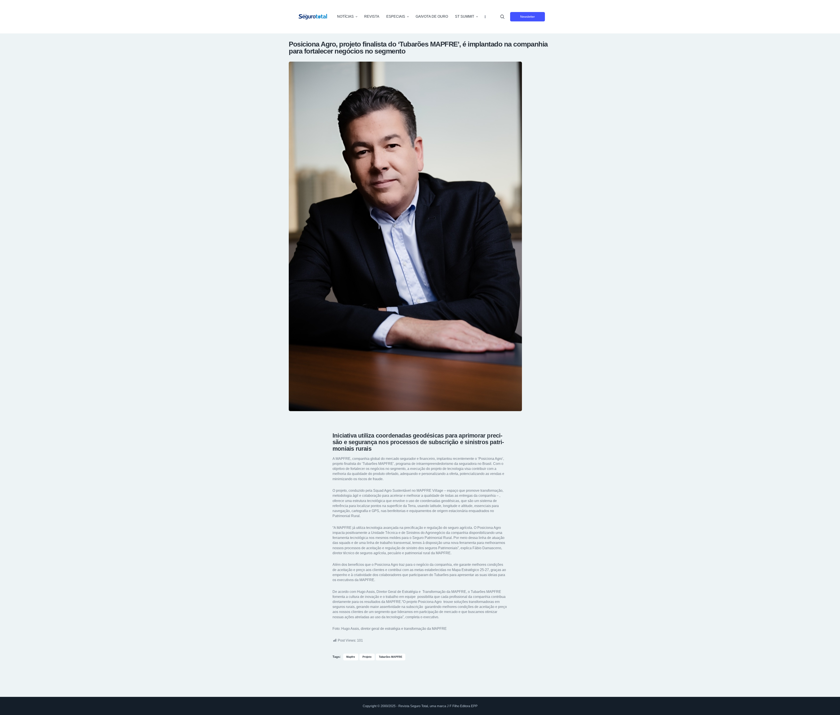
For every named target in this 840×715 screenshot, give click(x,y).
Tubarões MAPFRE (390, 656)
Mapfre (350, 656)
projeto (366, 656)
